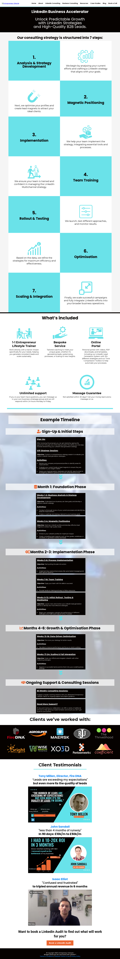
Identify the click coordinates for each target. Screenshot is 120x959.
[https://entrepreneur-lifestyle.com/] (10, 3)
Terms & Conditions (46, 956)
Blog (104, 3)
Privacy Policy (75, 956)
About (40, 3)
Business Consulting (70, 3)
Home (34, 3)
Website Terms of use (62, 956)
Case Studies (95, 3)
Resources (84, 3)
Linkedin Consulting (52, 3)
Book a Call (112, 3)
